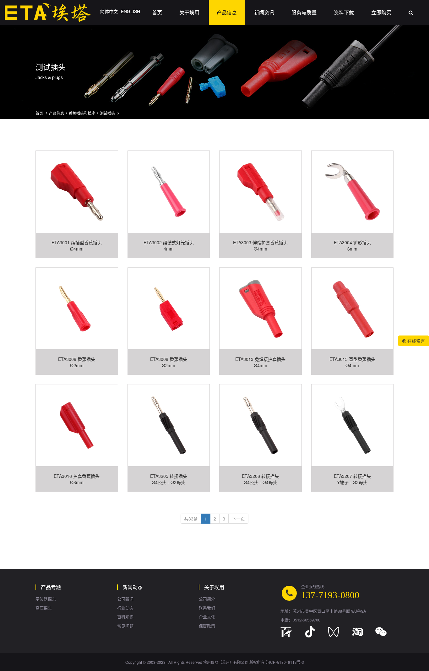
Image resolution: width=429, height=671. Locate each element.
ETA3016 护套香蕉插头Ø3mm (77, 479)
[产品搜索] (411, 12)
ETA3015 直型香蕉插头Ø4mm (352, 362)
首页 (157, 12)
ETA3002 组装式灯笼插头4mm (169, 245)
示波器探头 (45, 599)
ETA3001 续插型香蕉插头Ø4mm (77, 245)
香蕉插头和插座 (82, 113)
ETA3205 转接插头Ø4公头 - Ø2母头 (168, 479)
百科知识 (125, 617)
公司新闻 (125, 599)
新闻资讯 (264, 12)
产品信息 (227, 12)
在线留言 (415, 341)
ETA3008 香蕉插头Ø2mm (168, 362)
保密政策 (207, 626)
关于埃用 (189, 12)
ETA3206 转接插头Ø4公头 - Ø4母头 (260, 479)
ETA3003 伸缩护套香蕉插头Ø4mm (260, 245)
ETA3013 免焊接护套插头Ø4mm (260, 362)
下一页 (238, 518)
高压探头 (43, 608)
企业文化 (207, 617)
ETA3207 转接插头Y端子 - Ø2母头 (352, 479)
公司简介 (207, 599)
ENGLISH (130, 11)
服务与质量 (304, 12)
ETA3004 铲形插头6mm (352, 245)
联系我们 (207, 608)
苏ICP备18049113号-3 (284, 662)
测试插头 (108, 113)
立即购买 (381, 12)
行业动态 (125, 608)
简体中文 (109, 11)
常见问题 (125, 626)
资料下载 (344, 12)
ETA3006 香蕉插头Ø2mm (76, 362)
